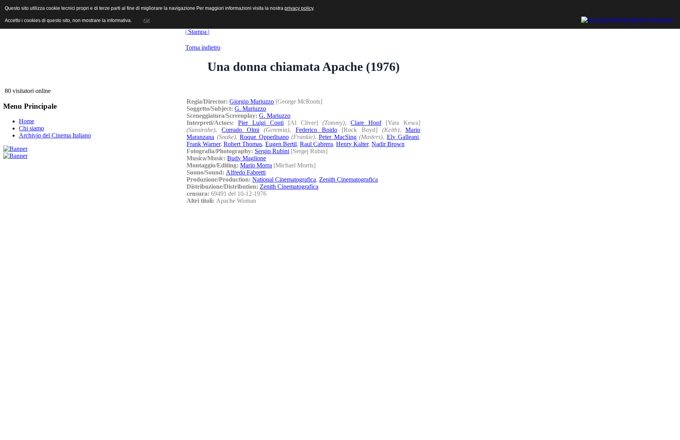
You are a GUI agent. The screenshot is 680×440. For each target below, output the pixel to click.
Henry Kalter (352, 144)
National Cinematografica (284, 179)
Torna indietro (202, 47)
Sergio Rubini (272, 151)
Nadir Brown (388, 144)
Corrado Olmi (240, 129)
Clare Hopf (366, 122)
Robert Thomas (243, 144)
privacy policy (299, 8)
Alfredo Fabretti (246, 172)
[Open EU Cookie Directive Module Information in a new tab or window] (627, 18)
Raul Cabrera (316, 144)
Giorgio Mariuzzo (251, 101)
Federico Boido (316, 129)
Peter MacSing (337, 137)
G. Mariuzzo (250, 108)
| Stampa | (197, 31)
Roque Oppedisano (264, 137)
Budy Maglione (246, 158)
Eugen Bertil (281, 144)
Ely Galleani (403, 137)
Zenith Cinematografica (348, 179)
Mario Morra (256, 165)
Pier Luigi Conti (261, 122)
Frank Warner (203, 144)
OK (146, 20)
